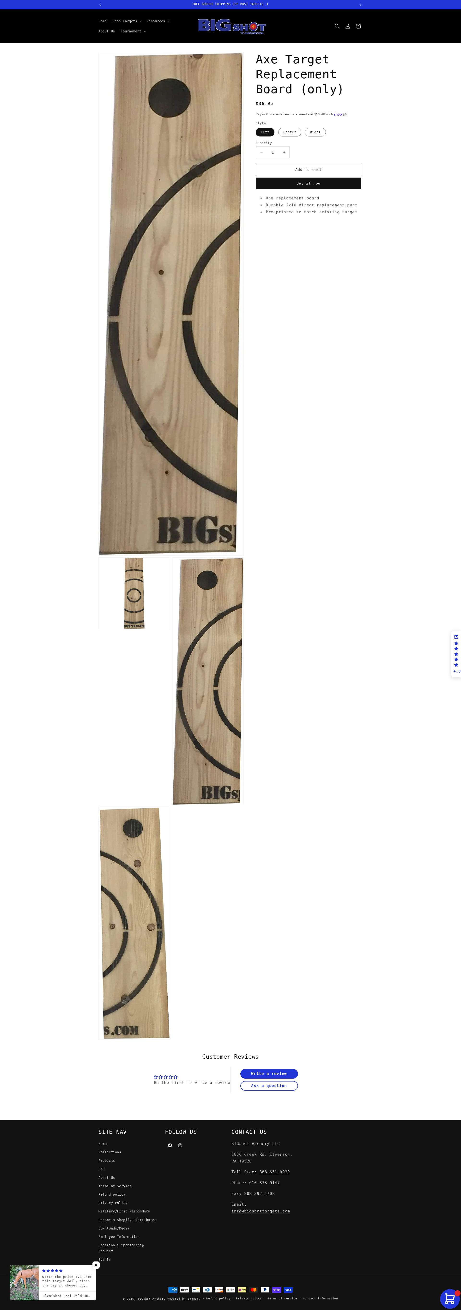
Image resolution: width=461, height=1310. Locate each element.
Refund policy (111, 1194)
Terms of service (282, 1298)
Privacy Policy (112, 1203)
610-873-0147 (264, 1182)
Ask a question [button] (269, 1086)
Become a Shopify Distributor (127, 1220)
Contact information (320, 1298)
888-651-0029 (275, 1172)
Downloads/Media (113, 1228)
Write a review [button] (269, 1074)
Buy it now (309, 183)
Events (104, 1259)
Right (315, 132)
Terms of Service (115, 1186)
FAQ (101, 1169)
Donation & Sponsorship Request (121, 1248)
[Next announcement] (361, 4)
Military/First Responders (124, 1211)
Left (265, 132)
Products (106, 1160)
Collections (109, 1152)
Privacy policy (249, 1298)
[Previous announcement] (100, 4)
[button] (126, 21)
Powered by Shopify (184, 1298)
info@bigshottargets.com (260, 1211)
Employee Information (119, 1237)
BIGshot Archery (152, 1298)
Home (102, 1144)
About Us (106, 1177)
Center (289, 132)
